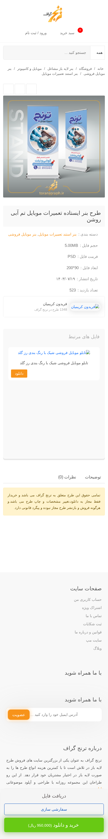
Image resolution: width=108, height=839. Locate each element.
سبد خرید (70, 32)
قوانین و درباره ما (88, 632)
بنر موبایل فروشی (22, 234)
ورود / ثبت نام (36, 33)
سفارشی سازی (54, 809)
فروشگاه (85, 69)
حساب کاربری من (88, 599)
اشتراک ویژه (92, 608)
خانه (101, 69)
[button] (18, 338)
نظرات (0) (67, 477)
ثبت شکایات (92, 624)
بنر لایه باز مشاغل (60, 69)
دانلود (19, 373)
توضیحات (93, 477)
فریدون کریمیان (55, 304)
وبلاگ (97, 648)
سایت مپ (94, 640)
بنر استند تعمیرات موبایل (60, 74)
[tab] (93, 477)
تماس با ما (94, 616)
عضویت (18, 714)
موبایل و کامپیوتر (29, 69)
